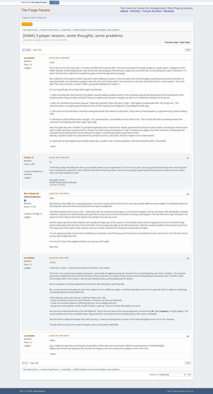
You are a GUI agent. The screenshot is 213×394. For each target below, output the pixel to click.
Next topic (185, 42)
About (124, 11)
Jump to (153, 374)
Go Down (26, 50)
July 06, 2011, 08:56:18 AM (59, 258)
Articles (135, 11)
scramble (29, 57)
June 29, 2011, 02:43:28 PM (59, 58)
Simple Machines (39, 391)
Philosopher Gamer (57, 180)
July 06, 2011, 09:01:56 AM (59, 336)
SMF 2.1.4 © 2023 (26, 391)
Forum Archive (152, 11)
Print (187, 50)
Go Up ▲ (190, 391)
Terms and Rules (179, 391)
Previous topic (172, 42)
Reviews (169, 11)
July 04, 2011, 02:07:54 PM (59, 193)
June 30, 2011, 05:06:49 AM (59, 157)
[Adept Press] (25, 210)
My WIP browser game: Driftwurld (63, 182)
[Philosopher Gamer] (25, 168)
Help (169, 391)
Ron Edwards (31, 193)
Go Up (24, 363)
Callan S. (29, 157)
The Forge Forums (35, 10)
